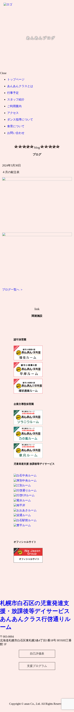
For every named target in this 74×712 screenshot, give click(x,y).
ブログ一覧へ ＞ (12, 289)
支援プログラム (37, 665)
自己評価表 (37, 653)
